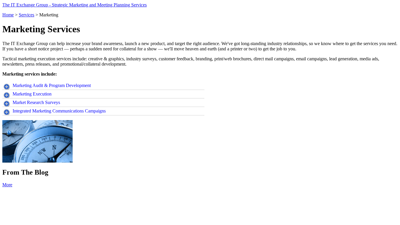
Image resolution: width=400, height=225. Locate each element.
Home (8, 14)
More (7, 184)
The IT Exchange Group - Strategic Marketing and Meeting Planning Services (74, 4)
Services (26, 14)
